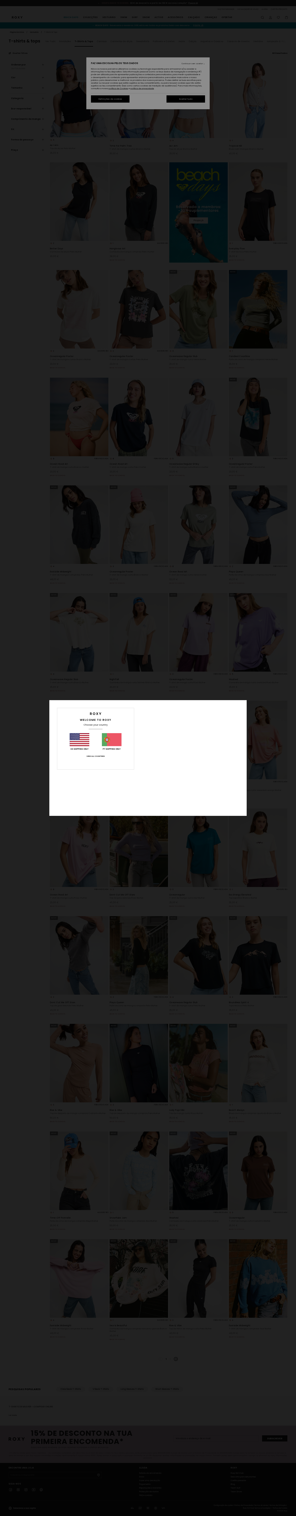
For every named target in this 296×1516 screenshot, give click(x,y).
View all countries (95, 756)
